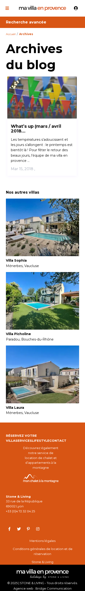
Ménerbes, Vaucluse (22, 266)
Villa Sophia (16, 261)
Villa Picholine (18, 334)
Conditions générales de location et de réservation (42, 551)
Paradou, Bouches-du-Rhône (30, 339)
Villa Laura (15, 408)
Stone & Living (42, 562)
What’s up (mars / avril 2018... (36, 129)
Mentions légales (42, 541)
